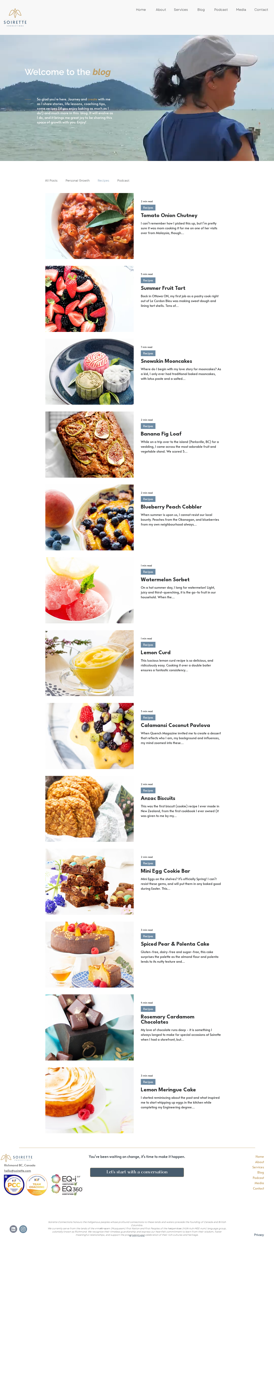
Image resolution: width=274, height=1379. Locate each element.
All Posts (51, 181)
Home (260, 1156)
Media (259, 1183)
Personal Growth (78, 181)
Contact (258, 1188)
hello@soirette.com (17, 1170)
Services (258, 1167)
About (259, 1162)
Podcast (123, 181)
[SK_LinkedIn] (13, 1229)
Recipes (103, 181)
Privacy (259, 1235)
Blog (260, 1172)
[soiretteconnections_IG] (23, 1229)
